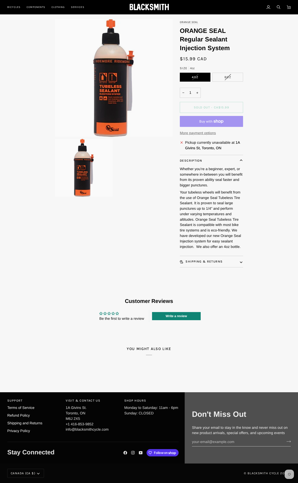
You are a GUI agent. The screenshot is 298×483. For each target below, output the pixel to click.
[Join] (287, 441)
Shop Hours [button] (135, 400)
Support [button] (15, 400)
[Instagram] (133, 453)
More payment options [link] (198, 133)
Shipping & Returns (203, 261)
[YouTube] (141, 453)
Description (191, 160)
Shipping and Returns (24, 423)
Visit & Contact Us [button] (83, 400)
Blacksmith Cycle (263, 473)
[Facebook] (125, 453)
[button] (15, 7)
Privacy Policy (18, 431)
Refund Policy (18, 415)
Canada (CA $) (23, 473)
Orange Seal (189, 22)
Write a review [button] (176, 316)
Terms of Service (20, 408)
